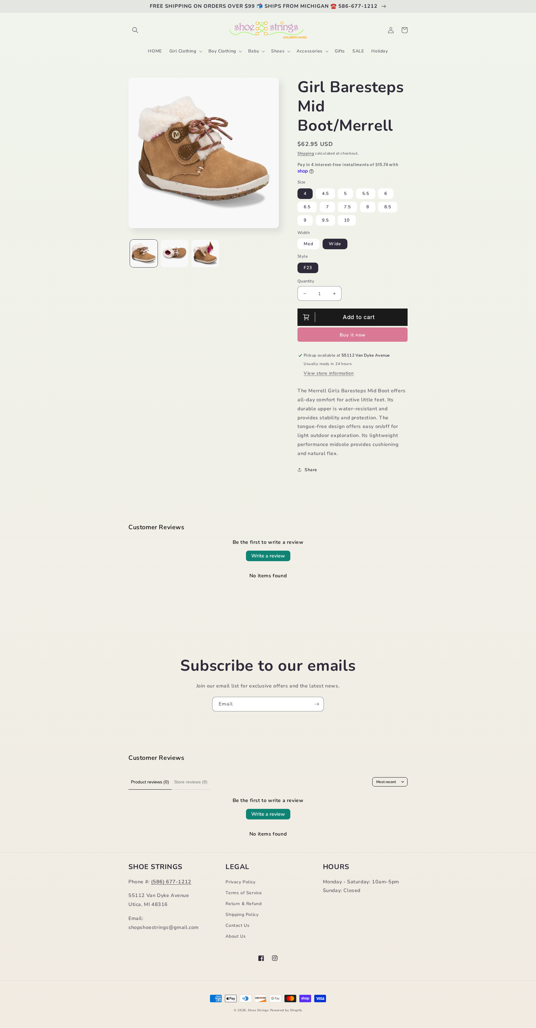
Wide (335, 244)
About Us (236, 936)
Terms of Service (244, 893)
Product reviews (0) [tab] (150, 781)
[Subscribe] (317, 704)
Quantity (305, 281)
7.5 (347, 207)
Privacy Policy (240, 882)
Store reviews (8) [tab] (191, 781)
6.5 (307, 207)
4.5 (325, 193)
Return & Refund (243, 904)
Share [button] (311, 470)
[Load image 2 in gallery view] (174, 253)
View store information (329, 373)
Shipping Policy (242, 915)
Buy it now (353, 335)
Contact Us (237, 925)
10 (347, 220)
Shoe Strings (258, 1010)
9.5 (325, 220)
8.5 (387, 207)
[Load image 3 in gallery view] (205, 253)
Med (308, 244)
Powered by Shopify (286, 1010)
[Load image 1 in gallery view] (144, 253)
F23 (308, 268)
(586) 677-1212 (171, 881)
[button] (135, 30)
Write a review (268, 555)
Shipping (305, 153)
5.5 (365, 193)
